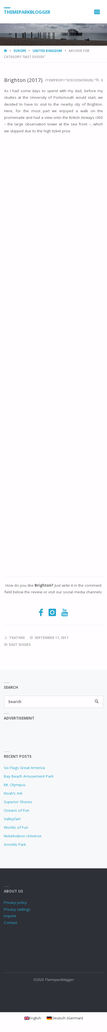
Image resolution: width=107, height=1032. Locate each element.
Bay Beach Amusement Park (29, 776)
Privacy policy (15, 902)
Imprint (10, 915)
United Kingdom (47, 51)
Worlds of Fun (16, 827)
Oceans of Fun (16, 810)
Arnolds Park (15, 844)
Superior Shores (18, 801)
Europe (20, 51)
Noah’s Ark (13, 793)
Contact (10, 922)
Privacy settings (17, 909)
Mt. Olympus (15, 784)
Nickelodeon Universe (22, 835)
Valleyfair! (12, 818)
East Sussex (20, 644)
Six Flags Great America (24, 767)
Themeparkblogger (27, 12)
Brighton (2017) (23, 79)
